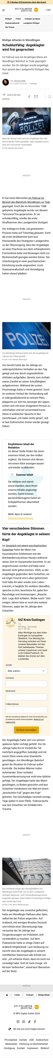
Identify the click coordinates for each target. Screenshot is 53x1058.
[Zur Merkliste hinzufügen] (49, 96)
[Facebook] (35, 1021)
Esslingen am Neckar (32, 19)
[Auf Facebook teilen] (29, 96)
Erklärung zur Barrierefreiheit (34, 1044)
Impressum (32, 1048)
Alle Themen (9, 27)
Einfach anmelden (26, 729)
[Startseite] (7, 995)
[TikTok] (29, 1021)
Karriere (23, 1040)
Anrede (9, 665)
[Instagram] (18, 1021)
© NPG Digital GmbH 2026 (26, 1013)
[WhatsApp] (23, 1021)
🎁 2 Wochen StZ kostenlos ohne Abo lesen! (26, 2)
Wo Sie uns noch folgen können (29, 1029)
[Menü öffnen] (3, 10)
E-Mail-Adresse (12, 704)
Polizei (18, 19)
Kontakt (21, 1048)
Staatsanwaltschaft (12, 23)
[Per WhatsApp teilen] (41, 96)
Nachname (10, 691)
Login (48, 10)
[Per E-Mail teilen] (36, 96)
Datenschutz (42, 1040)
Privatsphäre (11, 1040)
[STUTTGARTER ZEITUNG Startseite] (26, 10)
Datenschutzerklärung (20, 518)
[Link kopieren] (24, 97)
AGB (31, 1040)
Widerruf (45, 1048)
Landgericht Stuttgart (31, 23)
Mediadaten (11, 1044)
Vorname (10, 678)
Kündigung (9, 1048)
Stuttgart (8, 19)
